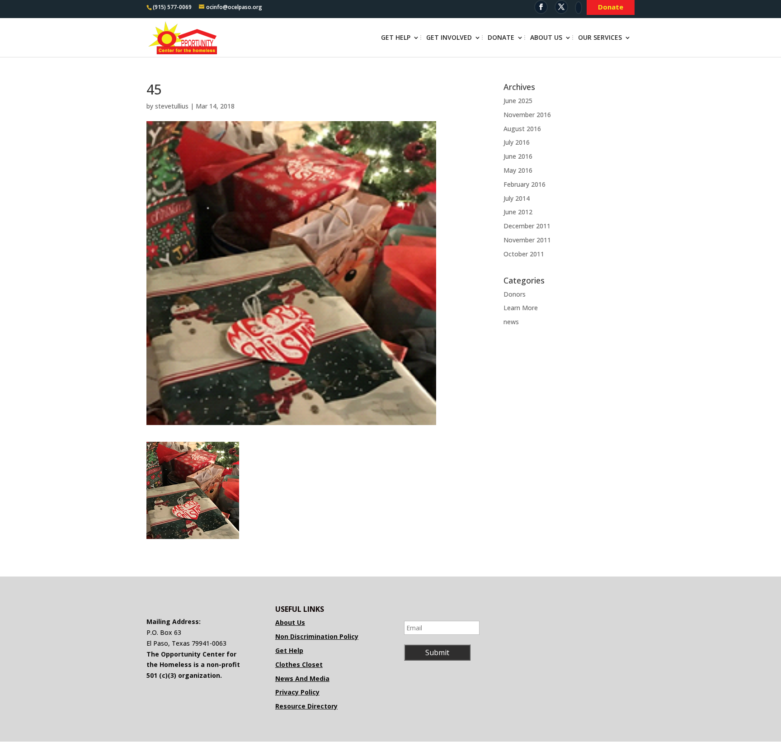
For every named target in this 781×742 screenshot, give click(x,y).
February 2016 (524, 184)
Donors (514, 294)
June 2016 (517, 156)
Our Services (600, 38)
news (511, 321)
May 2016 (517, 170)
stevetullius (171, 106)
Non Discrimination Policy (316, 636)
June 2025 (517, 100)
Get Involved (449, 38)
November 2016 (527, 114)
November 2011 (527, 240)
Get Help (395, 38)
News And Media (302, 678)
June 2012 (517, 212)
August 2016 (522, 128)
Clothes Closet (299, 664)
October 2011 (523, 254)
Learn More (520, 307)
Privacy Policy (297, 692)
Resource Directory (306, 706)
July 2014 (516, 198)
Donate (501, 38)
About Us (546, 38)
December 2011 (526, 226)
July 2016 (516, 142)
